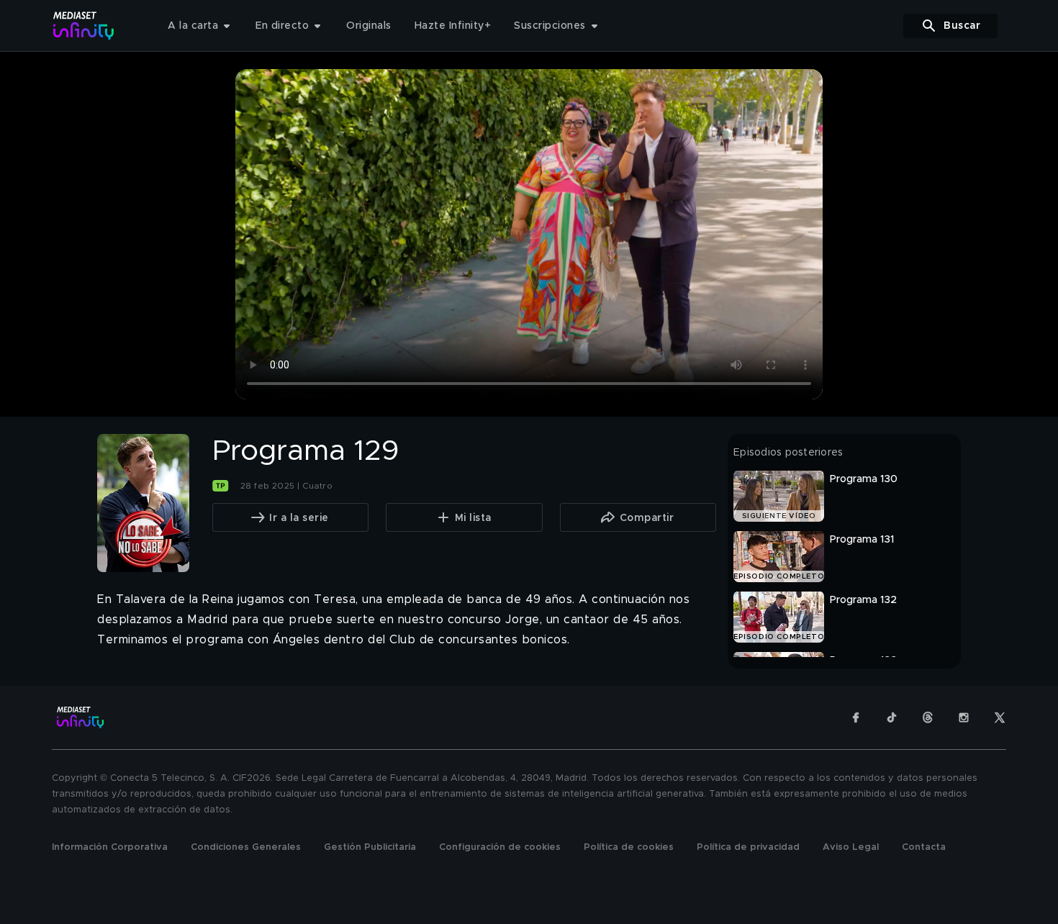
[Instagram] (963, 717)
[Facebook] (855, 717)
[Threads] (927, 717)
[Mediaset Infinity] (84, 25)
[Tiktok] (891, 717)
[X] (999, 717)
